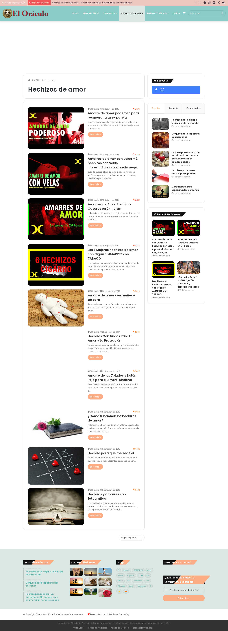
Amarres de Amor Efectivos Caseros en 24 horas (75, 2)
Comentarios (193, 108)
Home (75, 13)
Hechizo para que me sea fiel (111, 453)
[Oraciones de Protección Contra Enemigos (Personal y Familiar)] (90, 582)
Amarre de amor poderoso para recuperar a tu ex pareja (113, 115)
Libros (176, 13)
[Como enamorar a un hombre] (76, 582)
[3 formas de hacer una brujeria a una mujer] (105, 572)
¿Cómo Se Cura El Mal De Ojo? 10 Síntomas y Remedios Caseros (188, 282)
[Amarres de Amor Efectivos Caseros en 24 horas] (56, 219)
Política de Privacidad (97, 628)
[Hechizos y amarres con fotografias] (56, 506)
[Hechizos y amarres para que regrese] (76, 572)
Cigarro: (130, 575)
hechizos (138, 581)
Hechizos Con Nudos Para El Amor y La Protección (109, 338)
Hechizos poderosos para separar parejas (184, 172)
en (128, 581)
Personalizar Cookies (142, 628)
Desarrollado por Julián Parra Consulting (109, 614)
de (148, 575)
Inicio (33, 80)
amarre (126, 570)
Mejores (121, 586)
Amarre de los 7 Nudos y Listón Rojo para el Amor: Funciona (112, 377)
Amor (149, 570)
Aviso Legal (78, 628)
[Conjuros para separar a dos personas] (160, 140)
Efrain (120, 581)
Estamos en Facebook (178, 562)
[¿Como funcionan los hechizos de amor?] (56, 426)
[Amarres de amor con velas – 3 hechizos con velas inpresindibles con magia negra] (56, 174)
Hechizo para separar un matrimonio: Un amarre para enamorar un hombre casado (186, 157)
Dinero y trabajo (157, 13)
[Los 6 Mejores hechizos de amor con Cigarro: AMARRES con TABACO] (56, 265)
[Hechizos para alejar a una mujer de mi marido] (160, 124)
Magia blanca (91, 13)
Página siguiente (129, 537)
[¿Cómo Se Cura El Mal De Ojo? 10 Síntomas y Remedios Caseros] (188, 267)
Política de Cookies (119, 628)
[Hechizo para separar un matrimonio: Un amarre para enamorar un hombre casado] (160, 159)
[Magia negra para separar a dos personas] (160, 191)
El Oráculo (94, 109)
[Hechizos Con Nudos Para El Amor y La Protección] (56, 348)
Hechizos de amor (131, 13)
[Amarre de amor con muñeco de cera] (56, 307)
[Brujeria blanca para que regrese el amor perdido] (105, 592)
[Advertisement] (114, 47)
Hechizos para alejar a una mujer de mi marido (185, 121)
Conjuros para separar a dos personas (186, 135)
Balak (120, 575)
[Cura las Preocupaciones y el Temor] (76, 592)
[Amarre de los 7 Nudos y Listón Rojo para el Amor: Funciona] (56, 388)
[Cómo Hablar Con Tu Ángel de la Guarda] (90, 591)
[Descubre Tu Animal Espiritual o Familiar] (105, 582)
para (131, 586)
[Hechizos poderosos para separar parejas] (160, 176)
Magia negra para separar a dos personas (185, 188)
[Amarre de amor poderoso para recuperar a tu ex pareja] (56, 128)
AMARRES (138, 570)
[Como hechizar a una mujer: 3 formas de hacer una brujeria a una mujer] (90, 572)
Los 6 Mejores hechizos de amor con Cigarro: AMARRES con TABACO (113, 254)
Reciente (173, 108)
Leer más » (95, 134)
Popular (156, 108)
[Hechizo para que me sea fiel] (56, 465)
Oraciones (109, 13)
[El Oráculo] (25, 13)
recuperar (142, 586)
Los (147, 581)
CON (141, 575)
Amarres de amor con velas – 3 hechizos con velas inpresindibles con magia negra (113, 163)
